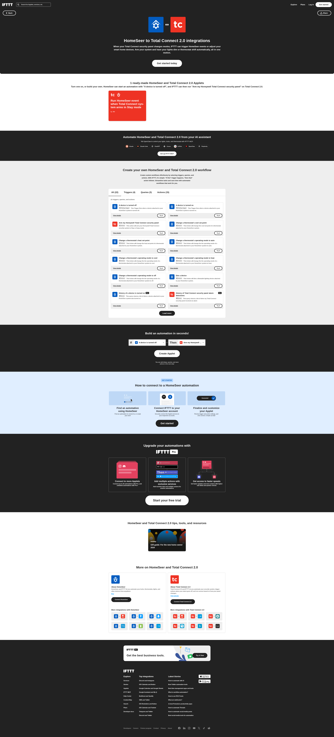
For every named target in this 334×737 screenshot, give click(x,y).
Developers (127, 728)
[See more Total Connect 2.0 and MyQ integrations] (196, 616)
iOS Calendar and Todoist (147, 707)
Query (122, 296)
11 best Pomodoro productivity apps (180, 704)
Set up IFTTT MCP (167, 154)
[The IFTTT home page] (7, 4)
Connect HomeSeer (121, 599)
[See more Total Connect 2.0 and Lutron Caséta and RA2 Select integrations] (178, 626)
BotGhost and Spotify (146, 696)
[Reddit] (208, 728)
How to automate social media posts (180, 711)
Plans (303, 4)
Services (126, 680)
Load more (167, 313)
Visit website (174, 596)
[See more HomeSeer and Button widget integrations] (119, 616)
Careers (135, 728)
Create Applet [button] (167, 353)
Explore (294, 4)
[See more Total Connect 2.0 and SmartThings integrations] (214, 616)
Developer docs (129, 711)
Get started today (167, 63)
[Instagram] (189, 728)
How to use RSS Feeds (175, 696)
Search (126, 704)
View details (117, 215)
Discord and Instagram (146, 680)
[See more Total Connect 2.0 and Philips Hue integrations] (214, 626)
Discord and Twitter (145, 715)
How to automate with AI (176, 680)
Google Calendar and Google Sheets (151, 688)
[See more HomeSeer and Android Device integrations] (137, 626)
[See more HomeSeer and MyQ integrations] (155, 626)
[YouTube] (194, 728)
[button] (167, 423)
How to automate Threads (176, 707)
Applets (126, 688)
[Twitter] (199, 728)
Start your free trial (167, 500)
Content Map (128, 700)
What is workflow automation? (178, 692)
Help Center (127, 696)
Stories (126, 684)
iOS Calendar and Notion (147, 684)
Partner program (145, 728)
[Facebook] (179, 728)
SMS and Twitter (144, 700)
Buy (112, 594)
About (170, 728)
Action (123, 225)
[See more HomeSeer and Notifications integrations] (155, 616)
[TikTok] (204, 728)
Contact (156, 728)
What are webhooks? (175, 700)
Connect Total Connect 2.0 (182, 601)
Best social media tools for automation (181, 715)
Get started (323, 5)
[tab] (115, 192)
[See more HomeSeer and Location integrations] (137, 616)
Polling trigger (125, 208)
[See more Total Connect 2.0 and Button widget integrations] (178, 616)
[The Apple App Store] (204, 677)
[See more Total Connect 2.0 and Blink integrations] (196, 626)
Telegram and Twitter (146, 711)
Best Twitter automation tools (177, 684)
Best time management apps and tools (181, 688)
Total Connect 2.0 (168, 40)
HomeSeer (134, 40)
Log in (311, 4)
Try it (161, 215)
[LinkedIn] (184, 728)
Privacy (163, 728)
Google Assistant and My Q (148, 692)
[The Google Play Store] (204, 681)
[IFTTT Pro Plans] (147, 293)
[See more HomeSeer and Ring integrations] (119, 626)
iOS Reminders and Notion (148, 704)
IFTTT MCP (127, 692)
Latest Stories (174, 676)
